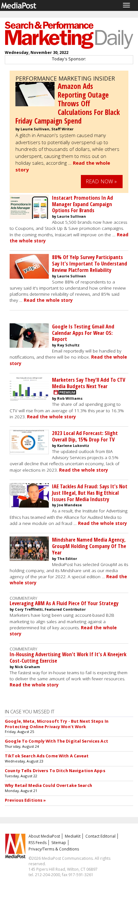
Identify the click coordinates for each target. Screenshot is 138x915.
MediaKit (73, 836)
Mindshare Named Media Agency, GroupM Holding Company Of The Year (89, 546)
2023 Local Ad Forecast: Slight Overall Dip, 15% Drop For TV (85, 436)
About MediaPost (44, 836)
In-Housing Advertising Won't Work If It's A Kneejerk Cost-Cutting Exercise (68, 657)
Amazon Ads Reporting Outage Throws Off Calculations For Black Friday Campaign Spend (67, 103)
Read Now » (101, 181)
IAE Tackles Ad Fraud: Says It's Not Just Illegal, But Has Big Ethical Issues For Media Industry (89, 493)
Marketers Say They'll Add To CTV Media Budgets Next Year (88, 383)
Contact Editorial (100, 836)
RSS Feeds (38, 842)
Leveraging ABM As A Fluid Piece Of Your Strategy (64, 603)
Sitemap (58, 842)
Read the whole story (48, 300)
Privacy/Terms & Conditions (54, 849)
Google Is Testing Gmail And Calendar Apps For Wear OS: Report (83, 333)
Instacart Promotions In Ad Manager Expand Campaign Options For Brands (82, 204)
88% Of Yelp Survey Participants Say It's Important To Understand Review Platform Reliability (89, 263)
